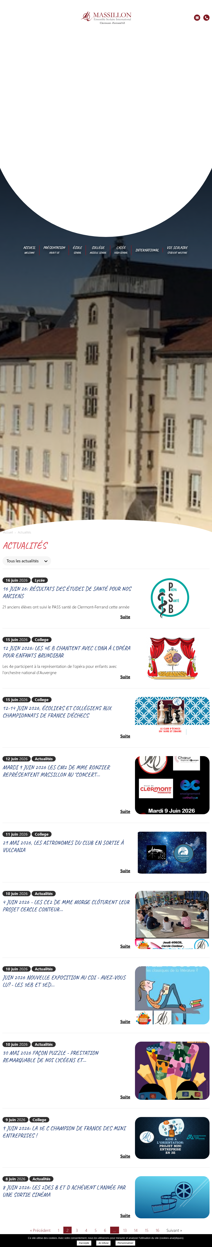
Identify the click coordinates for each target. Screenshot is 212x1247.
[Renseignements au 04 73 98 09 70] (206, 18)
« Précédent (40, 1230)
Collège (98, 249)
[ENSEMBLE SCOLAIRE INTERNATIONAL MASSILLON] (106, 17)
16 (157, 1230)
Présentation (54, 249)
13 (125, 1230)
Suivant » (174, 1230)
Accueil (29, 249)
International (147, 250)
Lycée (120, 249)
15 (146, 1230)
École (77, 249)
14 (136, 1230)
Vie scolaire (177, 249)
